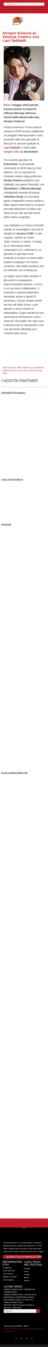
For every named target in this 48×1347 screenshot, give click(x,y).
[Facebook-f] (18, 9)
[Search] (38, 1311)
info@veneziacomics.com (14, 1329)
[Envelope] (32, 1338)
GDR (4, 373)
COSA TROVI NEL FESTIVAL (33, 1263)
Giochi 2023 (22, 370)
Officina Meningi (24, 367)
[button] (35, 21)
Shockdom (11, 367)
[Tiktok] (29, 9)
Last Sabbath (38, 367)
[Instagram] (24, 9)
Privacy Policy (30, 1329)
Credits (12, 1331)
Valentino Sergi (35, 370)
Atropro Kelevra (9, 370)
